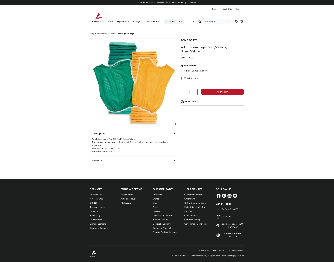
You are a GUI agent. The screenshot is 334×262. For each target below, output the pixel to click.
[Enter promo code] (236, 21)
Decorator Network (162, 228)
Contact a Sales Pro (162, 224)
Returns (188, 211)
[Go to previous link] (80, 2)
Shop (193, 21)
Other (112, 33)
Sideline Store (96, 194)
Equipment (102, 33)
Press (155, 207)
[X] (224, 196)
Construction (96, 219)
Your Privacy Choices (235, 250)
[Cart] (241, 21)
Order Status (190, 199)
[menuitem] (215, 7)
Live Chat (227, 216)
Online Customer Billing (195, 203)
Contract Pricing (192, 219)
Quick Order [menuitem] (227, 9)
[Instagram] (229, 196)
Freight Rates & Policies (195, 207)
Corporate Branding (99, 228)
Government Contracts (195, 224)
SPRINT (93, 203)
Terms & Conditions (218, 250)
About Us (157, 194)
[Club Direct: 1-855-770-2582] (218, 235)
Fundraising (95, 215)
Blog (155, 203)
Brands (156, 199)
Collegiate (126, 203)
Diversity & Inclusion (162, 215)
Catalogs (94, 211)
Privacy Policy (203, 250)
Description (98, 133)
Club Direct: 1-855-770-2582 (233, 235)
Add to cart (222, 92)
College (137, 21)
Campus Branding (98, 224)
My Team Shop (97, 199)
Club (110, 21)
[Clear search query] (229, 21)
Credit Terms (190, 215)
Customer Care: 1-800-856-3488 (233, 225)
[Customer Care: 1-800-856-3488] (218, 225)
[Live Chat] (218, 216)
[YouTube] (235, 196)
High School (123, 21)
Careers (156, 211)
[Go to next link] (253, 2)
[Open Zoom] (175, 124)
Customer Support (193, 194)
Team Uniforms (152, 21)
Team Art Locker (97, 207)
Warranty (97, 160)
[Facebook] (218, 196)
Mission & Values (160, 219)
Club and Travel (128, 199)
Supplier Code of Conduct (165, 232)
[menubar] (228, 7)
